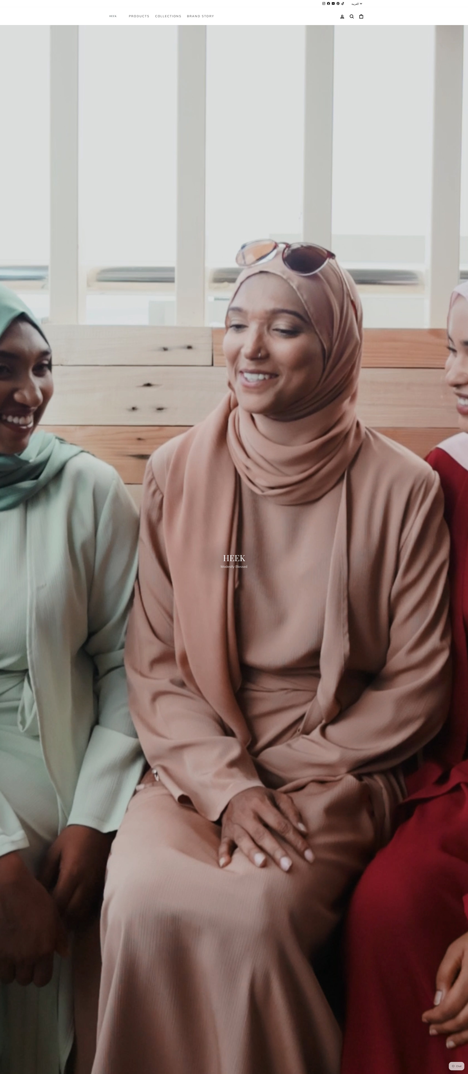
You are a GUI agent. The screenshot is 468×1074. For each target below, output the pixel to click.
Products (139, 16)
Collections (168, 16)
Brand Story (200, 16)
